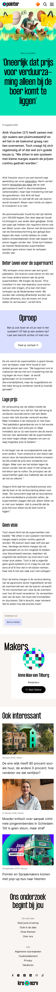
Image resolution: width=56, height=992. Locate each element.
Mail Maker (35, 689)
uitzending (31, 181)
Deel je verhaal (26, 345)
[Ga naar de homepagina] (10, 4)
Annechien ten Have (21, 184)
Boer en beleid (28, 53)
